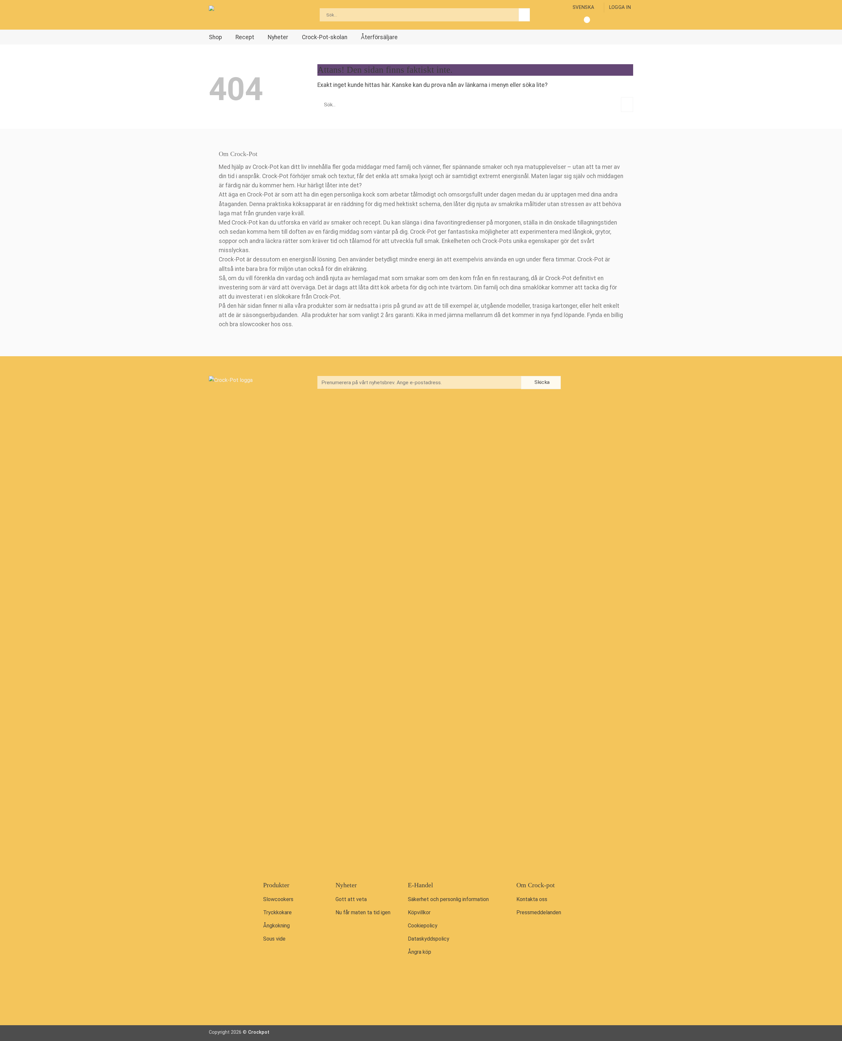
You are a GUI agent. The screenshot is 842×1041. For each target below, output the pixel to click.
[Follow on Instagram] (591, 383)
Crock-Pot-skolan (324, 37)
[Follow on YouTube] (604, 383)
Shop (215, 37)
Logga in (620, 7)
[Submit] (524, 14)
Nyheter (278, 37)
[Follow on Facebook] (577, 383)
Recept (244, 37)
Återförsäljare (379, 37)
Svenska (583, 7)
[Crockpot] (242, 15)
